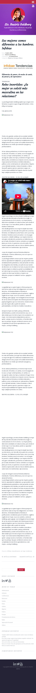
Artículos (4, 593)
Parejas (15, 58)
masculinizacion (16, 551)
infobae (9, 551)
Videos (21, 58)
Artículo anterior (10, 557)
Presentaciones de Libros (8, 617)
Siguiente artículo (26, 557)
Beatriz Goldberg (10, 54)
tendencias (29, 551)
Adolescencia (5, 590)
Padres (4, 612)
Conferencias (5, 596)
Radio (3, 620)
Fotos (3, 604)
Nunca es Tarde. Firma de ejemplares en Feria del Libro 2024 (18, 644)
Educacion (4, 598)
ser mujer (23, 551)
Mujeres (10, 58)
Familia (4, 601)
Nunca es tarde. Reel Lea (8, 645)
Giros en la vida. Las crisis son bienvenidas (13, 642)
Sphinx (18, 669)
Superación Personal (7, 622)
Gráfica (4, 606)
